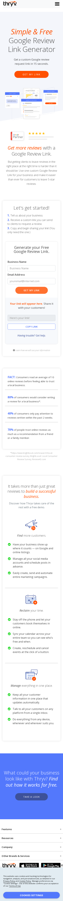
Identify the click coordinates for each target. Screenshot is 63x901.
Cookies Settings (31, 895)
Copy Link (32, 326)
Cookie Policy (25, 881)
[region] (31, 884)
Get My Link (31, 74)
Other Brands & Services (16, 856)
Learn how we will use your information (32, 350)
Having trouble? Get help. (31, 335)
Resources (7, 838)
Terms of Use (15, 886)
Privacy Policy (9, 881)
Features (7, 829)
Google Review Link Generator (31, 40)
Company (7, 847)
